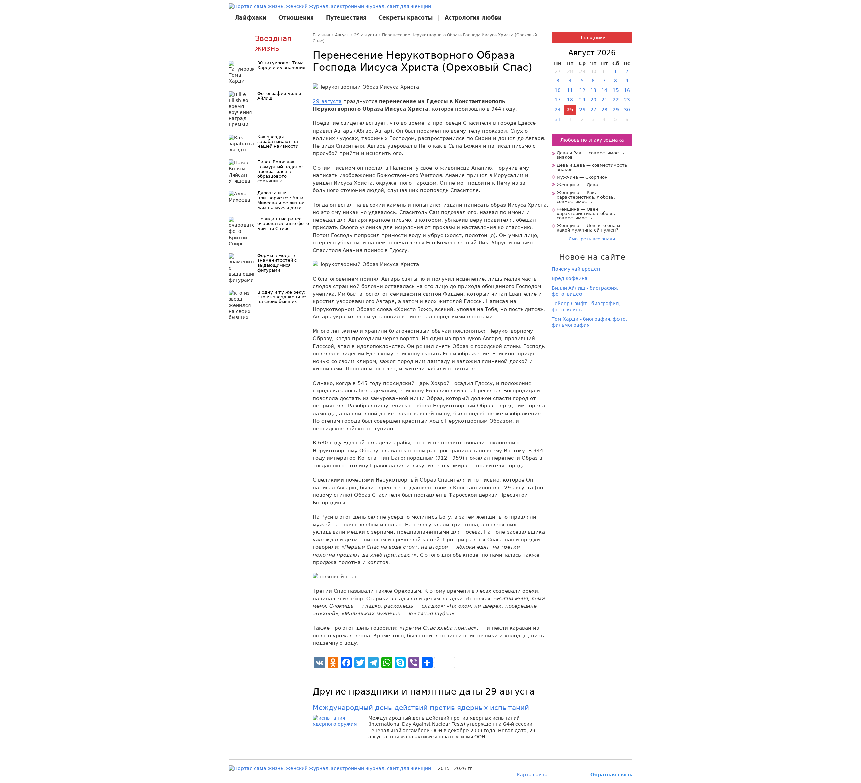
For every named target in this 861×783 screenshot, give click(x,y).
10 (558, 90)
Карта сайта (532, 774)
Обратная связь (611, 774)
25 (570, 109)
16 (627, 90)
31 (558, 119)
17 (558, 99)
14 (604, 90)
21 (604, 99)
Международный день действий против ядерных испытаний (421, 708)
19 (582, 99)
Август (342, 35)
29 (616, 109)
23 (627, 99)
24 (558, 109)
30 (627, 109)
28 (604, 109)
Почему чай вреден (576, 269)
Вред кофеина (570, 278)
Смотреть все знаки (592, 238)
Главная (321, 35)
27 (593, 109)
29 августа (365, 35)
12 (582, 90)
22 (616, 99)
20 (593, 99)
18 (570, 99)
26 (582, 109)
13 (593, 90)
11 (570, 90)
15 (616, 90)
